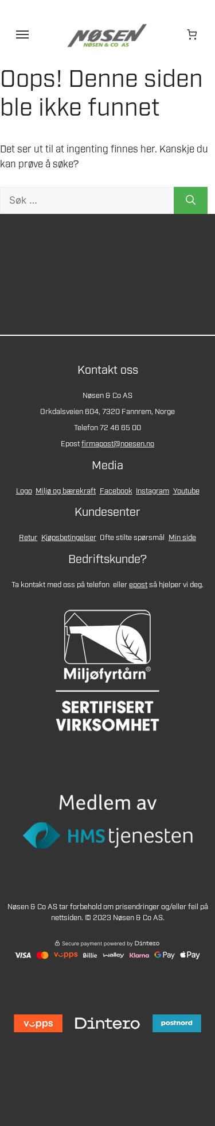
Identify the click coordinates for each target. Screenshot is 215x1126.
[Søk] (191, 201)
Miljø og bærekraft (66, 491)
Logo (24, 491)
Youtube (186, 491)
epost (138, 585)
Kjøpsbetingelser (68, 538)
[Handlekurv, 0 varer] (193, 34)
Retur (28, 538)
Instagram (152, 491)
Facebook (116, 491)
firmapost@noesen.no (117, 444)
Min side (182, 538)
